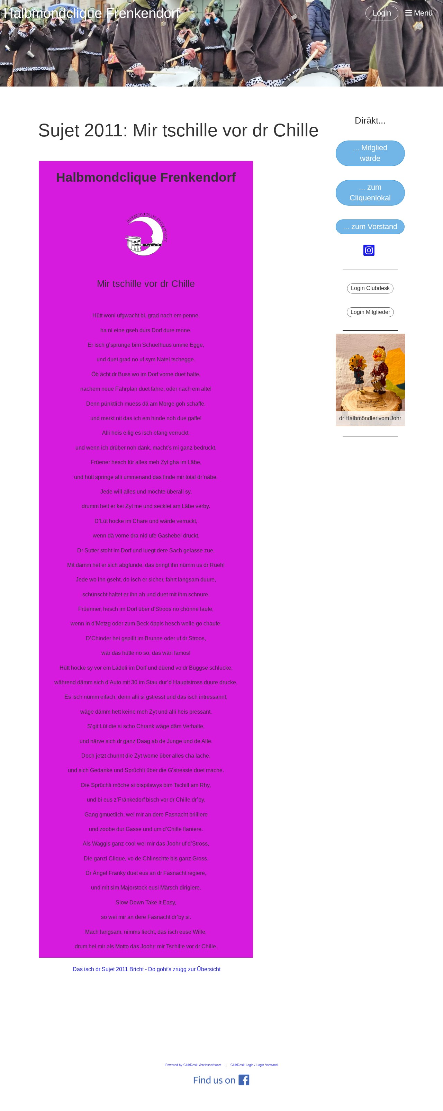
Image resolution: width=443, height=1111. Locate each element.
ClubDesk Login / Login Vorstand (254, 1065)
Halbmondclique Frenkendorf (91, 13)
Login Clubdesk (370, 288)
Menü (422, 13)
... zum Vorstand (370, 226)
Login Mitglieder (370, 312)
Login (382, 13)
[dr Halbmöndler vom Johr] (370, 379)
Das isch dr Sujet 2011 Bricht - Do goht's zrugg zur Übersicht (146, 969)
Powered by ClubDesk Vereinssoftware (193, 1065)
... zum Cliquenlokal (370, 192)
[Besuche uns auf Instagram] (368, 252)
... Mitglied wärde (370, 153)
